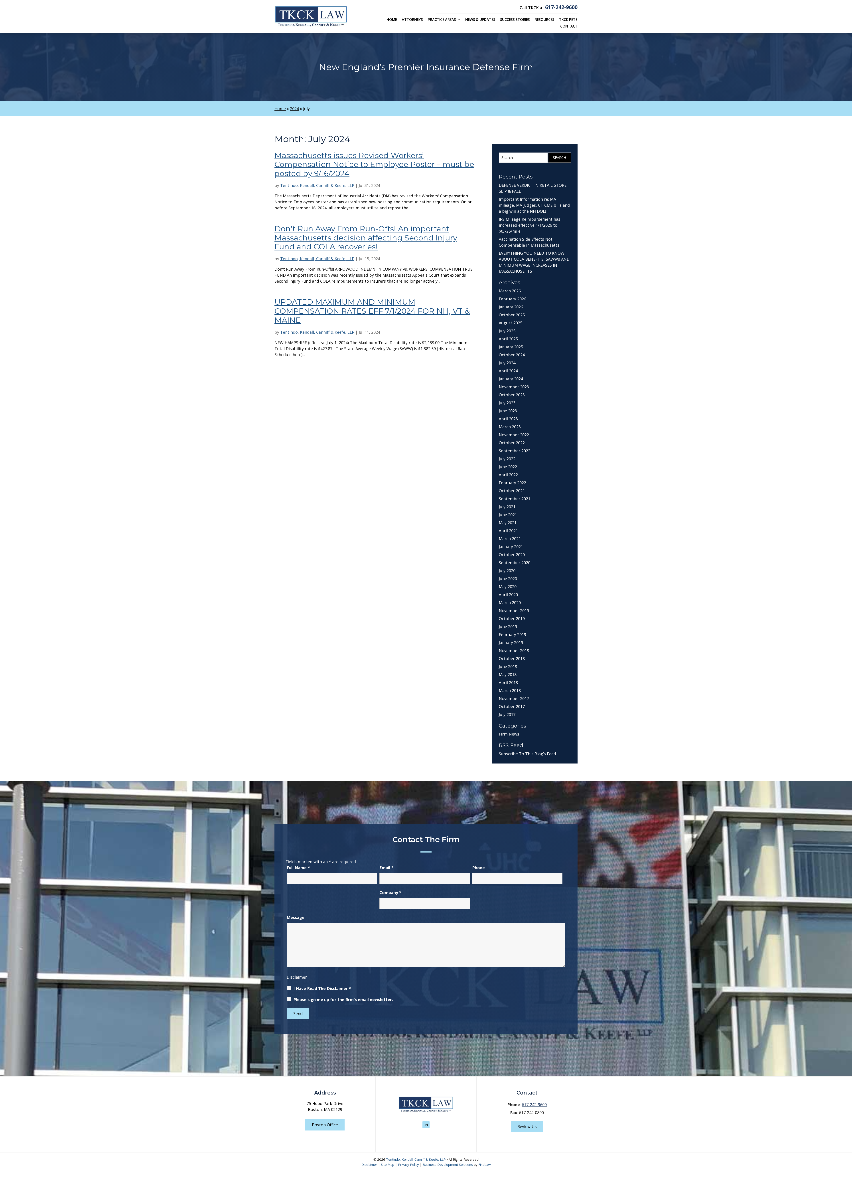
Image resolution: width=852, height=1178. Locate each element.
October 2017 (512, 706)
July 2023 (507, 402)
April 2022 (508, 474)
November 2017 (514, 698)
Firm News (509, 734)
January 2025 (511, 346)
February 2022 (512, 482)
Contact (569, 27)
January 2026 (511, 306)
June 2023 (508, 410)
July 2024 (507, 362)
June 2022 (508, 466)
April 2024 (508, 370)
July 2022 (507, 458)
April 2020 (508, 594)
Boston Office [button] (325, 1124)
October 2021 (512, 490)
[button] (847, 1145)
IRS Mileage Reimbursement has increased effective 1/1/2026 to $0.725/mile (529, 225)
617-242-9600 (561, 7)
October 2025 (512, 314)
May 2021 (508, 522)
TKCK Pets (568, 20)
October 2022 (512, 442)
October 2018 (512, 658)
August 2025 (510, 322)
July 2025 (507, 330)
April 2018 (508, 682)
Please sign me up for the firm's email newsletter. (343, 999)
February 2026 (512, 298)
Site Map (387, 1164)
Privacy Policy (408, 1164)
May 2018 (508, 674)
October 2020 (512, 554)
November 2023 (514, 386)
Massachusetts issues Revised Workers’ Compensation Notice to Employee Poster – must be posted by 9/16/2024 (374, 164)
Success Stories (515, 20)
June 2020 (508, 578)
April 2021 (508, 530)
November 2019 (514, 610)
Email (386, 867)
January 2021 (511, 546)
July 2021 (507, 506)
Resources (544, 20)
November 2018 (514, 650)
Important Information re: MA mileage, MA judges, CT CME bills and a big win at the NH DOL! (534, 205)
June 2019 (508, 626)
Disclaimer (297, 977)
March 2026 (510, 291)
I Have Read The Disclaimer (322, 988)
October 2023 (512, 394)
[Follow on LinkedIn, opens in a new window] (426, 1124)
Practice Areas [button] (442, 20)
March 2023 (510, 426)
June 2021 (508, 514)
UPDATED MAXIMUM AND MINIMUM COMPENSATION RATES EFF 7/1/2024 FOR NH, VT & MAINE (372, 311)
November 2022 (514, 434)
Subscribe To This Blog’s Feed (527, 753)
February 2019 (512, 634)
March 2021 (510, 538)
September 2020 (514, 562)
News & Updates (480, 20)
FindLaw (484, 1164)
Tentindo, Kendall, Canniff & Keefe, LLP (317, 185)
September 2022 (514, 450)
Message (295, 917)
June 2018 (508, 666)
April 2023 (508, 418)
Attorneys (412, 20)
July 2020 (507, 570)
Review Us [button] (527, 1126)
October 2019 (512, 618)
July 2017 (507, 714)
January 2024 (511, 378)
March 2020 (510, 602)
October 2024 (512, 354)
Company (390, 892)
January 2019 (511, 642)
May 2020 (508, 586)
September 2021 (514, 498)
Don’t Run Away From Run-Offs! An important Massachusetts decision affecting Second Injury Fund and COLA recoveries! (365, 238)
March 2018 (510, 690)
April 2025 (508, 338)
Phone (478, 867)
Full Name (298, 867)
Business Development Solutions (448, 1164)
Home (392, 20)
